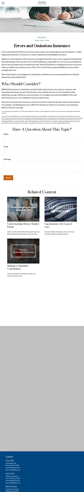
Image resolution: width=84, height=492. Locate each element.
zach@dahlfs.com (14, 483)
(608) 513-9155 (15, 480)
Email (6, 146)
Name (6, 134)
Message (7, 159)
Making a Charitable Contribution (17, 267)
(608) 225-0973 (15, 467)
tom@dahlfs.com (14, 470)
